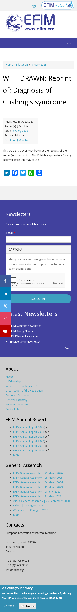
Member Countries (17, 404)
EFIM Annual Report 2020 (28, 450)
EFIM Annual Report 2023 (28, 436)
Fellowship (14, 381)
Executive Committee (18, 395)
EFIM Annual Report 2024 (28, 432)
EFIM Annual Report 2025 (28, 427)
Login (33, 6)
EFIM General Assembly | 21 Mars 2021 (37, 496)
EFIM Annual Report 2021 (28, 445)
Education (22, 64)
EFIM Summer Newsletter (25, 326)
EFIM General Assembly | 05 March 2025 (38, 477)
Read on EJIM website (18, 140)
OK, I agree (28, 605)
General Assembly (16, 400)
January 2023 (38, 64)
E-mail (10, 233)
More (68, 348)
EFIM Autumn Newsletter (25, 341)
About (9, 377)
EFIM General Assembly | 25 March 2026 (38, 473)
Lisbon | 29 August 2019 (28, 505)
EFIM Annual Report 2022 (28, 441)
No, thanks (10, 606)
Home (9, 64)
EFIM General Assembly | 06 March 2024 (38, 482)
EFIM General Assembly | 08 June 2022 (36, 491)
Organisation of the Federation (24, 390)
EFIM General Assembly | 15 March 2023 (38, 487)
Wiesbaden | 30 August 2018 (30, 510)
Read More (56, 598)
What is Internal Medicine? (21, 386)
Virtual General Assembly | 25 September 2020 (41, 501)
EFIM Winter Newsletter (24, 336)
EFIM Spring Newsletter (24, 331)
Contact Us (12, 409)
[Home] (31, 22)
